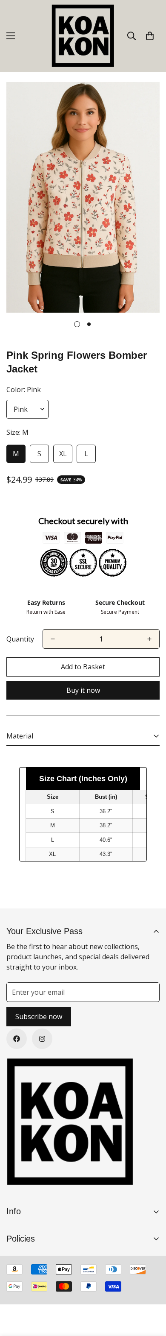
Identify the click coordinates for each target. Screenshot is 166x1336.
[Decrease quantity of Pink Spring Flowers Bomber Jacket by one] (53, 639)
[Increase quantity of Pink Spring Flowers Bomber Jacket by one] (149, 639)
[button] (150, 36)
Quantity (20, 639)
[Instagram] (42, 1038)
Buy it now (83, 690)
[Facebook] (16, 1038)
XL (63, 453)
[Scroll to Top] (150, 1290)
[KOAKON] (83, 36)
